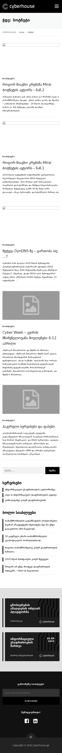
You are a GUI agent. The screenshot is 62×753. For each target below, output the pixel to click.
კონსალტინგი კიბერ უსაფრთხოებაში (25, 500)
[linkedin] (35, 721)
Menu (56, 6)
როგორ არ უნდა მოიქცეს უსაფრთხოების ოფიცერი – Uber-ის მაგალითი (27, 569)
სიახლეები (8, 79)
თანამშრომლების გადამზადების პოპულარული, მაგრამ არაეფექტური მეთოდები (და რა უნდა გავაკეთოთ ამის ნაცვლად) (31, 525)
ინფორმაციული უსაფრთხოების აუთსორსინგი (30, 489)
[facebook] (27, 721)
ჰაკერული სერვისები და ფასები (28, 427)
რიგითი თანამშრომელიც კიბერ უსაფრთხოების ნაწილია (31, 550)
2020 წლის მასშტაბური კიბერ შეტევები (26, 559)
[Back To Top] (31, 737)
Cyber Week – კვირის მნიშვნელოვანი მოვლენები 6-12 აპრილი (29, 338)
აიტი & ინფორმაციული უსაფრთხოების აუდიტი (31, 495)
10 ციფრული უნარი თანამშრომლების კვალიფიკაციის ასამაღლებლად (26, 538)
